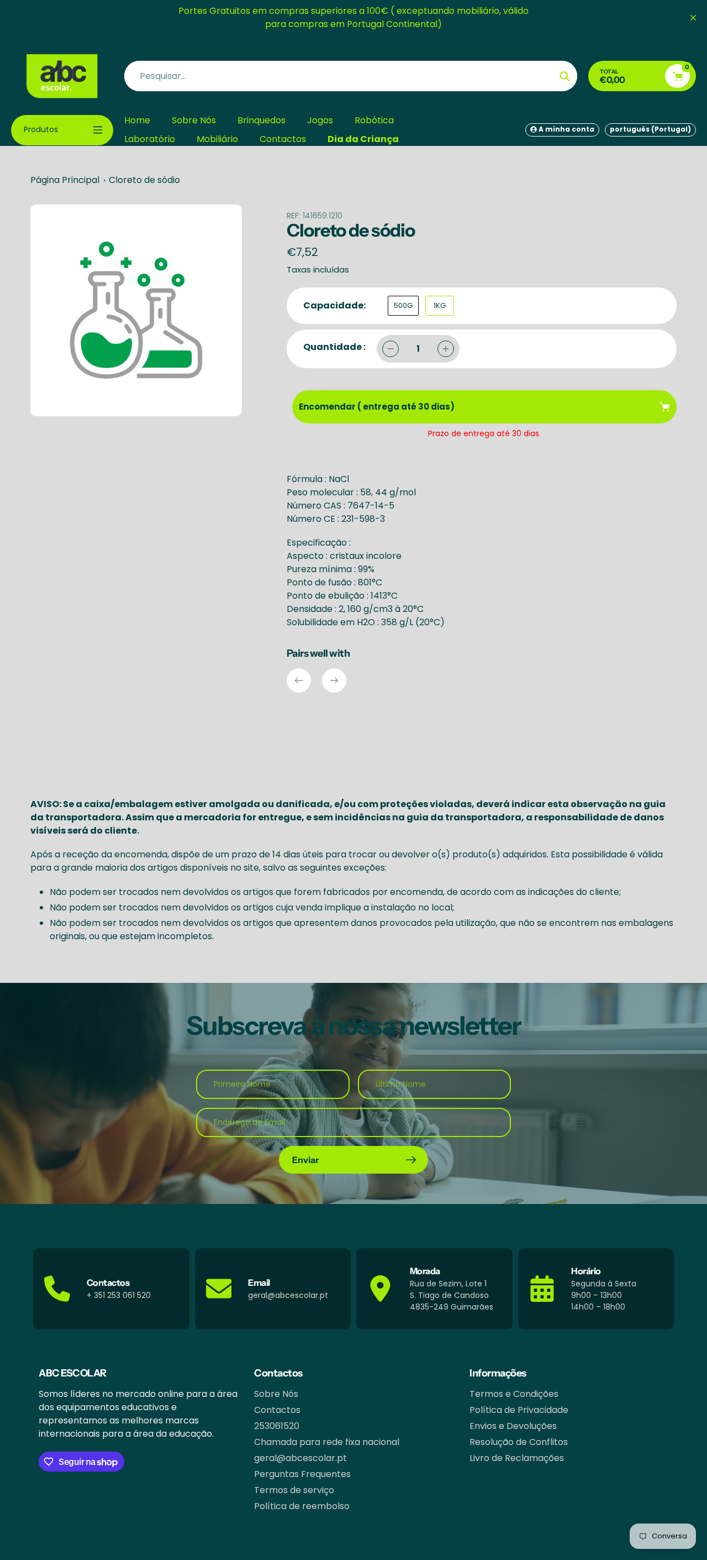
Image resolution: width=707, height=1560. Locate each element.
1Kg (440, 305)
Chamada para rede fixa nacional (326, 1442)
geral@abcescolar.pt (300, 1458)
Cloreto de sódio (144, 180)
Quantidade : (334, 347)
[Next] (334, 680)
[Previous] (299, 680)
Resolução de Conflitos (518, 1442)
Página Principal (64, 180)
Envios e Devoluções (513, 1426)
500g (403, 305)
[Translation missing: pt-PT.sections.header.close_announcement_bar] (693, 17)
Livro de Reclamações (516, 1458)
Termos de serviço (294, 1490)
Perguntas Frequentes (302, 1474)
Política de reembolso (302, 1506)
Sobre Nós (276, 1394)
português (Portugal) (650, 129)
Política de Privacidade (518, 1410)
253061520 (276, 1426)
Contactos (277, 1410)
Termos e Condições (513, 1394)
